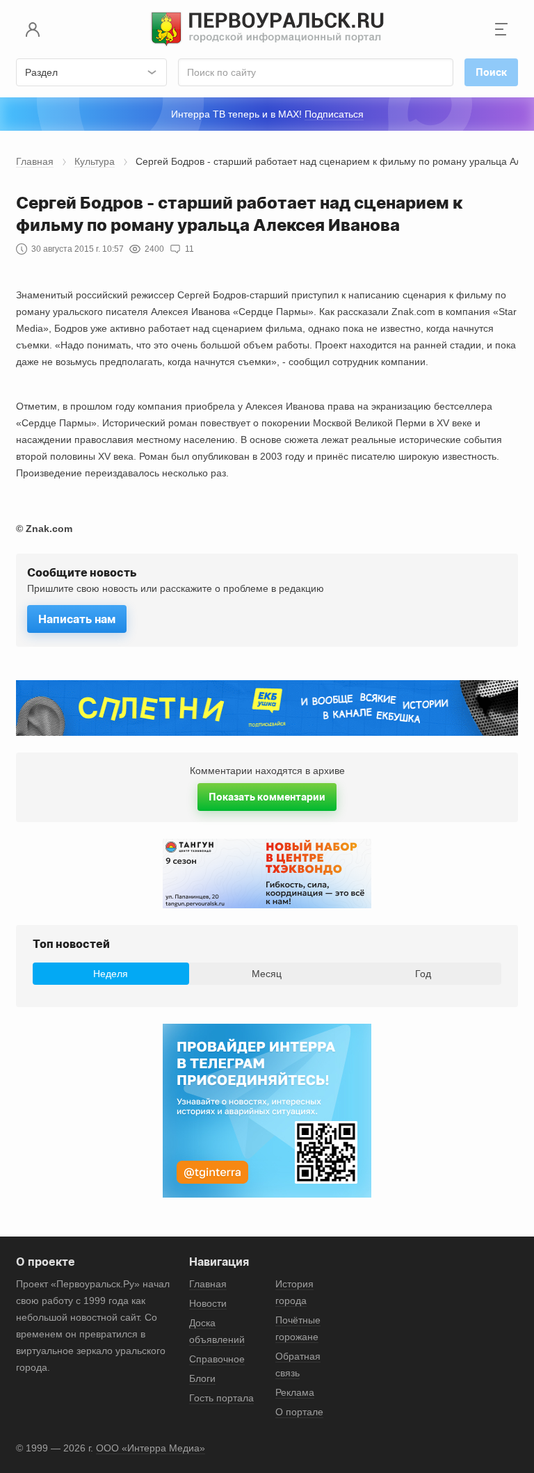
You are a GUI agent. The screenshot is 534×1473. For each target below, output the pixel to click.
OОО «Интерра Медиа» (150, 1448)
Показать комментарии (267, 797)
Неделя (110, 973)
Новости (208, 1303)
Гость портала (221, 1397)
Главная (35, 161)
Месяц (267, 973)
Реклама (294, 1392)
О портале (299, 1411)
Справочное (217, 1359)
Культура (94, 161)
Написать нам (76, 619)
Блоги (202, 1378)
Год (423, 973)
